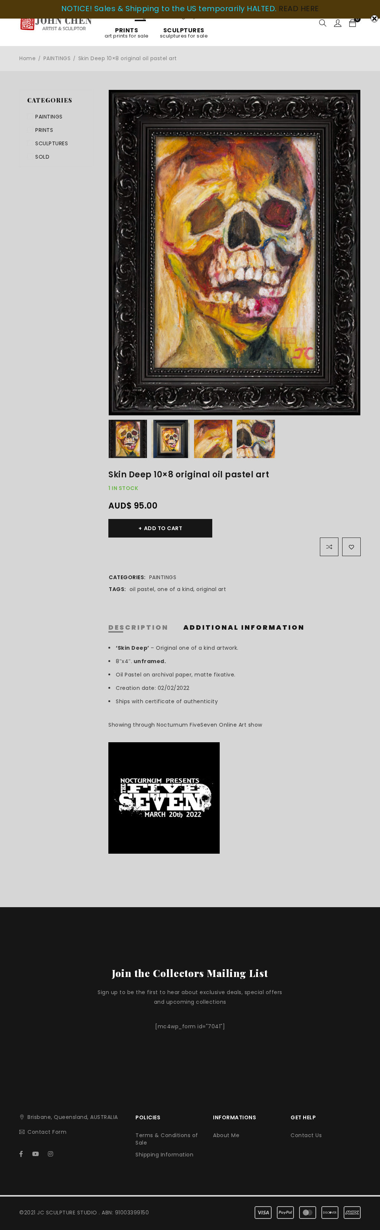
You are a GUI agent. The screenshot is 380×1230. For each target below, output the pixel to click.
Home (27, 58)
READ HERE (299, 8)
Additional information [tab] (244, 627)
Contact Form (46, 1132)
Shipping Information (164, 1154)
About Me (226, 1135)
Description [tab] (138, 627)
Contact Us (306, 1135)
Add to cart (163, 528)
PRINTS (44, 130)
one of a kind (175, 589)
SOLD (42, 156)
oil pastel (142, 589)
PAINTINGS (57, 58)
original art (211, 589)
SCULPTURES (51, 143)
